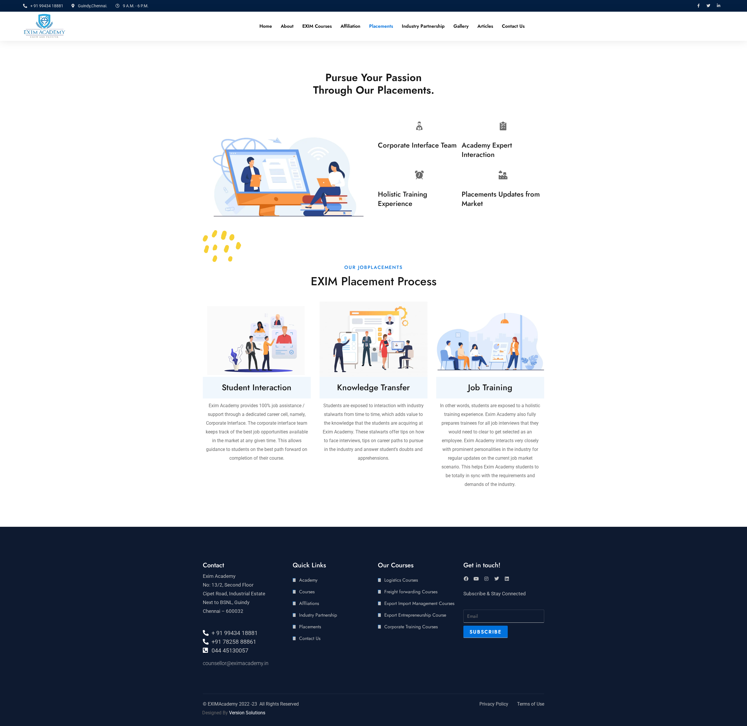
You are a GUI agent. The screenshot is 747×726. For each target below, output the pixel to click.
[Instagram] (486, 578)
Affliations (309, 603)
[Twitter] (496, 578)
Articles (485, 26)
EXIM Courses (317, 26)
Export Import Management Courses (419, 603)
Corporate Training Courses (411, 626)
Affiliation (350, 26)
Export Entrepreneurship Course (415, 615)
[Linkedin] (507, 578)
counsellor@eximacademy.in (235, 663)
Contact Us (513, 26)
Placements (381, 26)
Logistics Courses (401, 580)
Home (265, 26)
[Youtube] (476, 578)
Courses (307, 591)
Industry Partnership (423, 26)
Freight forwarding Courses (410, 591)
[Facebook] (466, 578)
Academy (308, 580)
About (287, 26)
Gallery (461, 26)
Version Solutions (247, 712)
